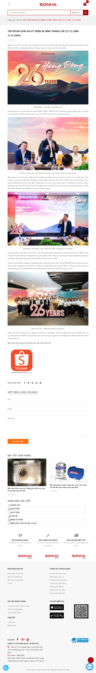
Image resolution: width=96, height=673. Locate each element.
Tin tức (19, 20)
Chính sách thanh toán (58, 580)
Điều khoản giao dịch (15, 580)
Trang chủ (11, 20)
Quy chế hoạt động (15, 577)
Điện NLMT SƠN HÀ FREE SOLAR (23, 523)
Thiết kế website (56, 670)
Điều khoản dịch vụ (57, 577)
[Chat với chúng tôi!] (89, 666)
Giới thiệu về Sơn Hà (15, 573)
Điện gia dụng (17, 520)
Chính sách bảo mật (57, 593)
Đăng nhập (12, 625)
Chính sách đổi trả (56, 587)
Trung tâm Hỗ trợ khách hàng (19, 606)
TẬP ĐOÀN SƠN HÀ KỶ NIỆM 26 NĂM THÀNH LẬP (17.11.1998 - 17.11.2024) (44, 33)
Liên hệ (14, 516)
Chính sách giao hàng (58, 583)
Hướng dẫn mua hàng (58, 573)
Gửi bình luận (18, 441)
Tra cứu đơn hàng (14, 612)
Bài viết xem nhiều (19, 455)
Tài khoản (11, 622)
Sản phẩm (15, 509)
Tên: (9, 399)
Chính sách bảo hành (58, 590)
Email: (10, 409)
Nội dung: (11, 418)
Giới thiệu (15, 512)
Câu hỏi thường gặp (15, 609)
